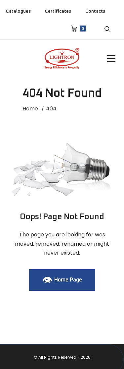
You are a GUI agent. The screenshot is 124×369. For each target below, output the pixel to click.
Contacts (95, 11)
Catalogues (18, 11)
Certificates (58, 11)
